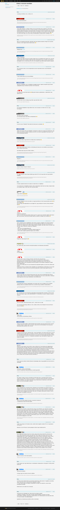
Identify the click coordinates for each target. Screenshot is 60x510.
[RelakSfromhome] (20, 55)
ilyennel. (23, 49)
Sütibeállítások (53, 508)
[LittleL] (20, 313)
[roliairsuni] (20, 27)
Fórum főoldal (7, 4)
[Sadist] (20, 47)
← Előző (18, 5)
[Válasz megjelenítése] (51, 18)
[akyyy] (20, 18)
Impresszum (37, 508)
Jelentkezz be (18, 8)
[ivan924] (20, 386)
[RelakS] (20, 192)
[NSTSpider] (20, 82)
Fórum (40, 508)
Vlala (18, 39)
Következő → (27, 5)
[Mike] (20, 98)
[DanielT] (20, 243)
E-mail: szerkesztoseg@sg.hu (46, 508)
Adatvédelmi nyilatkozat (31, 508)
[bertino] (20, 138)
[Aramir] (20, 90)
